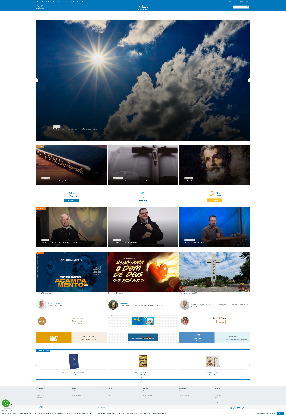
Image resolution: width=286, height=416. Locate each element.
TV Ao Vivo (233, 336)
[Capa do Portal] (143, 7)
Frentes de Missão (40, 395)
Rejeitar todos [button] (272, 413)
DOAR (216, 200)
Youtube (239, 408)
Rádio (241, 1)
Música (55, 1)
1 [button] (141, 377)
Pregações (39, 208)
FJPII (76, 1)
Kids (144, 390)
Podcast (181, 393)
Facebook (230, 408)
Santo (109, 393)
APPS (230, 1)
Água (215, 397)
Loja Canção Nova (43, 351)
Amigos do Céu (146, 393)
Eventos (38, 253)
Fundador (38, 393)
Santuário (64, 1)
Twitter (234, 408)
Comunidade (71, 1)
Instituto (74, 393)
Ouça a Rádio (90, 336)
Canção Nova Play (218, 400)
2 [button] (144, 377)
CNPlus (216, 402)
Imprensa (38, 400)
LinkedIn (247, 408)
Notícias (50, 1)
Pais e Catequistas (147, 395)
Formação (44, 1)
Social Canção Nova (76, 395)
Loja (215, 390)
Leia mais (164, 413)
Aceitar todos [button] (280, 413)
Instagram (243, 408)
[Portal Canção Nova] (40, 7)
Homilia (109, 395)
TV (235, 1)
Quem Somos (39, 390)
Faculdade (74, 390)
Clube (59, 1)
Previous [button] (36, 80)
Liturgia (39, 146)
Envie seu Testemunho (184, 395)
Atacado (216, 393)
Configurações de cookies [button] (262, 413)
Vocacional (39, 397)
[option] (143, 80)
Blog (180, 390)
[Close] (11, 405)
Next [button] (250, 80)
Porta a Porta (217, 395)
